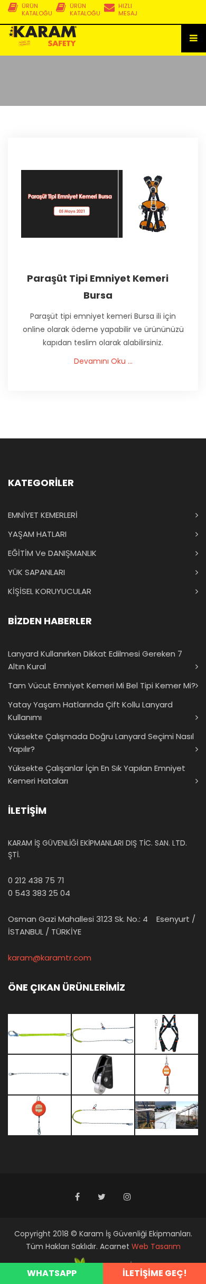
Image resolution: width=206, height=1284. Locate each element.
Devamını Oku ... (103, 361)
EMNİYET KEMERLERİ (43, 514)
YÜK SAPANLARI (36, 572)
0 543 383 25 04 (39, 893)
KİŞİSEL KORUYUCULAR (49, 591)
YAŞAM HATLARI (37, 534)
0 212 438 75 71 (36, 880)
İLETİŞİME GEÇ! (155, 1273)
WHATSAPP (52, 1273)
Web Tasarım (156, 1246)
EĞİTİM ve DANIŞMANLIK (52, 553)
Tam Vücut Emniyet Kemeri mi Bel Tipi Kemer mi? (101, 685)
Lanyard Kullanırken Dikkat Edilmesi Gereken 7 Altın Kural (95, 660)
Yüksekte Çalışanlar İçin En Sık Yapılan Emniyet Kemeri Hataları (96, 774)
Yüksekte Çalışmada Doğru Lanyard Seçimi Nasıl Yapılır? (101, 743)
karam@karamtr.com (49, 957)
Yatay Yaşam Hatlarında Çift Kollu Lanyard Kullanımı (90, 711)
